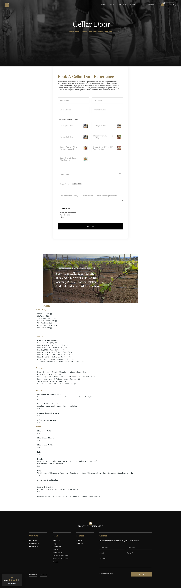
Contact (55, 562)
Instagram (33, 575)
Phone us (79, 544)
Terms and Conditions (61, 559)
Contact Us (170, 5)
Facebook (43, 575)
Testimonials (152, 5)
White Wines (34, 543)
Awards (132, 5)
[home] (7, 5)
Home (103, 5)
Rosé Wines (33, 546)
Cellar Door (122, 5)
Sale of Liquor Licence (61, 556)
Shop (142, 5)
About (112, 5)
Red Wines (33, 540)
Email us (79, 540)
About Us (56, 540)
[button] (162, 4)
